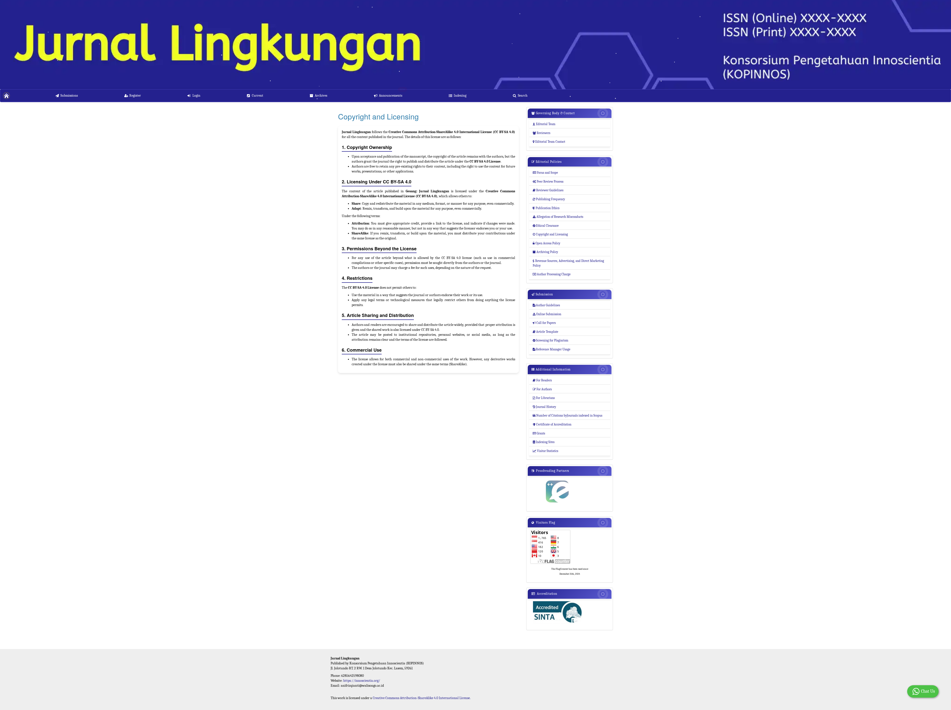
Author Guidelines (546, 305)
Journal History (544, 407)
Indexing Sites (544, 442)
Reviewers (541, 133)
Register (135, 95)
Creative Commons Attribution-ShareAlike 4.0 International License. (422, 698)
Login (196, 95)
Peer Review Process (548, 181)
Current (257, 95)
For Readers (542, 380)
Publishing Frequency (549, 199)
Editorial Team (544, 124)
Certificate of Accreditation (552, 424)
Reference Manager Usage (551, 349)
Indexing (460, 95)
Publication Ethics (546, 208)
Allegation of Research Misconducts (558, 217)
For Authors (542, 389)
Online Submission (547, 314)
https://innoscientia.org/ (361, 681)
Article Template (545, 332)
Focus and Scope (545, 172)
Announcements (390, 95)
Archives (321, 95)
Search (523, 95)
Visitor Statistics (545, 451)
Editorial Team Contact (549, 141)
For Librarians (544, 398)
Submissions (69, 95)
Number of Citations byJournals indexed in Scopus (567, 415)
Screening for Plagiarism (550, 340)
